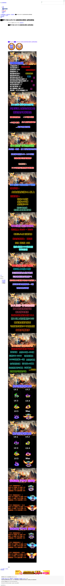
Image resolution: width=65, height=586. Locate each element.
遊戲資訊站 (8, 14)
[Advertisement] (16, 34)
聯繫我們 (11, 578)
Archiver (24, 578)
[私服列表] (12, 14)
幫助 (3, 12)
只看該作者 (21, 22)
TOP (9, 567)
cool (1, 275)
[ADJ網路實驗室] (3, 2)
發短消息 (3, 281)
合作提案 (2, 578)
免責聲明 (20, 578)
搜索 (3, 9)
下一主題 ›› (6, 15)
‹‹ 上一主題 (2, 15)
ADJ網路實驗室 (3, 14)
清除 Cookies (7, 578)
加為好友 (3, 282)
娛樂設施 (3, 11)
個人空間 (3, 280)
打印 (1, 17)
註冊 (3, 6)
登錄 (3, 7)
